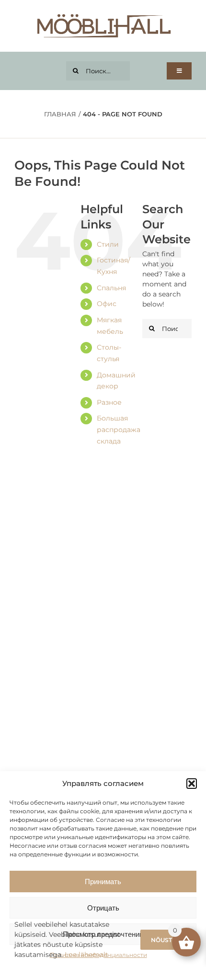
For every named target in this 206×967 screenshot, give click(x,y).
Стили (108, 244)
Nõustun (166, 940)
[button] (191, 783)
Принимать (103, 881)
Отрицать (103, 908)
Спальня (111, 288)
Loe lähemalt (86, 954)
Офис (106, 303)
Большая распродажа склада (118, 429)
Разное (109, 402)
